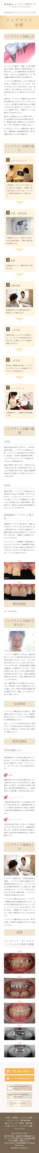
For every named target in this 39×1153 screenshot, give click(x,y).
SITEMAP (14, 1148)
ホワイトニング (12, 1120)
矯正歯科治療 (25, 1120)
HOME (7, 1117)
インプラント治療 (26, 1126)
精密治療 (29, 1123)
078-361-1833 (21, 1133)
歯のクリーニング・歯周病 (14, 1123)
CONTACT (24, 1148)
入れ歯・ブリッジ (11, 1126)
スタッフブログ (19, 1129)
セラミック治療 (26, 1117)
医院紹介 (15, 1117)
